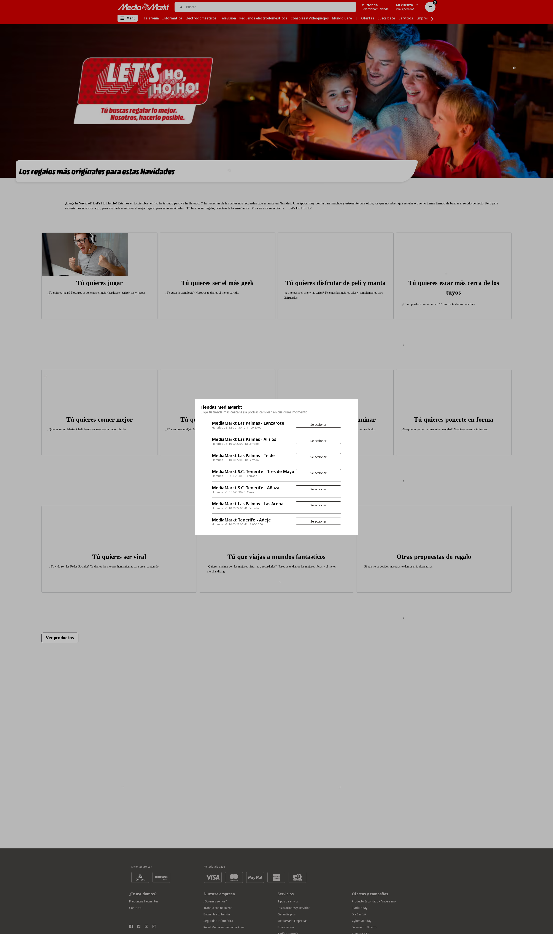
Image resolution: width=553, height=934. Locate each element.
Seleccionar (318, 424)
